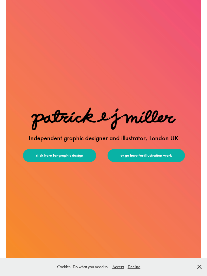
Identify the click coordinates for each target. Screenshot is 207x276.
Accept (118, 266)
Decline (134, 266)
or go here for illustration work (146, 155)
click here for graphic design (59, 155)
